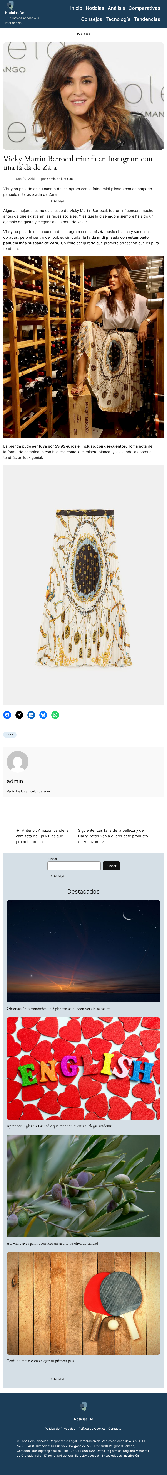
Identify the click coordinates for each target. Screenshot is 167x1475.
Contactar (115, 1428)
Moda (9, 734)
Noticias (67, 179)
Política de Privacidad (60, 1428)
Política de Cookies (91, 1428)
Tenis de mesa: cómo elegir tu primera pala (40, 1361)
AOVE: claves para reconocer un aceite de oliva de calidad (52, 1243)
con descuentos (111, 446)
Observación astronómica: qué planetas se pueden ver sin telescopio (59, 1009)
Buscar (52, 859)
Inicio (76, 8)
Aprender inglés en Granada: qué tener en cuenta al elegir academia (60, 1126)
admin (51, 179)
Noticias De (14, 12)
